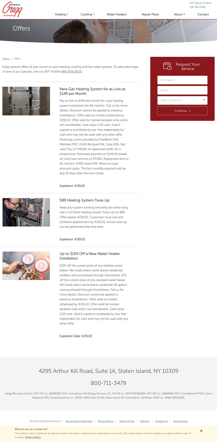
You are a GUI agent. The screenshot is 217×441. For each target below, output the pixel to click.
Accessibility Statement (79, 421)
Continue (181, 111)
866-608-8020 (71, 71)
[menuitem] (59, 14)
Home (6, 58)
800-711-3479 (108, 383)
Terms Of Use (127, 421)
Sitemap (144, 421)
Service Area (180, 421)
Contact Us (161, 421)
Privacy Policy (105, 421)
